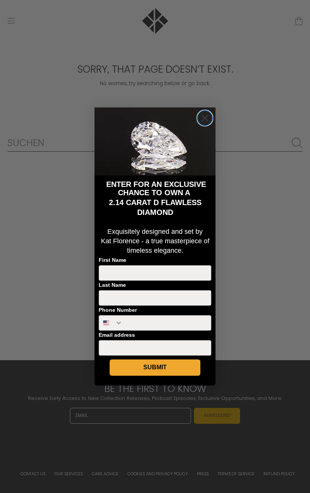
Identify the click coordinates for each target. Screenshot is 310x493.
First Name (112, 260)
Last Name (112, 285)
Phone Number (118, 310)
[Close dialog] (204, 118)
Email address (117, 335)
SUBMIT (155, 367)
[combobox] (111, 323)
